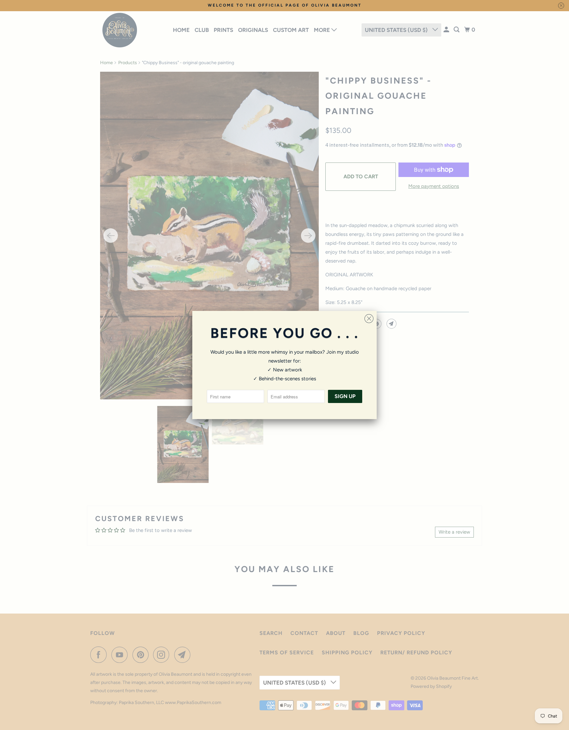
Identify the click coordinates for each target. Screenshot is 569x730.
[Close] (369, 318)
